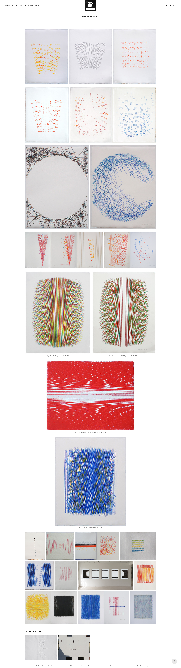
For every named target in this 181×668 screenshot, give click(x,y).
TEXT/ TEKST (22, 5)
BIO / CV (14, 5)
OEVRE (7, 5)
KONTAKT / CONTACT (34, 5)
